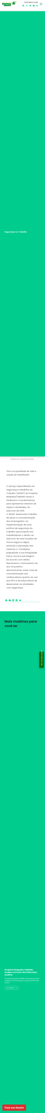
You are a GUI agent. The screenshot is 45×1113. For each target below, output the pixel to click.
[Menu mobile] (41, 4)
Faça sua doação (14, 1107)
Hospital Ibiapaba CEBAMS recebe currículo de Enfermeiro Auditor (20, 972)
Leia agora (10, 988)
